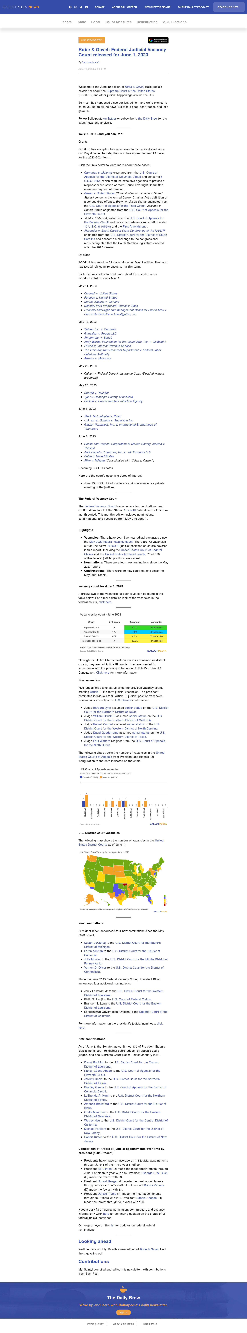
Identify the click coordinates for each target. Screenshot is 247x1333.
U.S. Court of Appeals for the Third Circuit (117, 206)
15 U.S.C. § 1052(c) (97, 226)
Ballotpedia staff (90, 62)
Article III (130, 510)
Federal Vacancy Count (99, 506)
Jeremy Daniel (93, 1079)
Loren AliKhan (93, 951)
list (112, 1225)
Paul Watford (101, 741)
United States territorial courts (125, 554)
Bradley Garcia (94, 1087)
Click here (102, 672)
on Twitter (109, 118)
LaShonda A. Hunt (96, 1095)
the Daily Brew (147, 118)
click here (105, 602)
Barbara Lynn (102, 707)
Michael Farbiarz (95, 1128)
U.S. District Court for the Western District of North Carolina (122, 726)
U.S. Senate (123, 700)
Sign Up (123, 1312)
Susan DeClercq (95, 942)
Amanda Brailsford (96, 1104)
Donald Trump (107, 1193)
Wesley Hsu (92, 1120)
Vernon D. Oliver (95, 967)
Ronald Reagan (108, 1181)
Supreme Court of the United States (131, 91)
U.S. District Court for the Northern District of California (123, 718)
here (106, 1213)
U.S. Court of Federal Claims (131, 999)
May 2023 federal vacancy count (111, 541)
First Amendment (134, 226)
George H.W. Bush (155, 1173)
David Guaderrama (105, 732)
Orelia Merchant (95, 1112)
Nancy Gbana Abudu (98, 1070)
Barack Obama (154, 1185)
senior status (133, 707)
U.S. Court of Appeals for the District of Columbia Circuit (120, 174)
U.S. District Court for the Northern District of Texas (126, 709)
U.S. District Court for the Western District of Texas (125, 734)
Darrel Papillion (94, 1062)
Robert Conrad (103, 724)
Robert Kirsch (93, 1137)
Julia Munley (92, 959)
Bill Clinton (105, 1169)
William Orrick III (104, 716)
